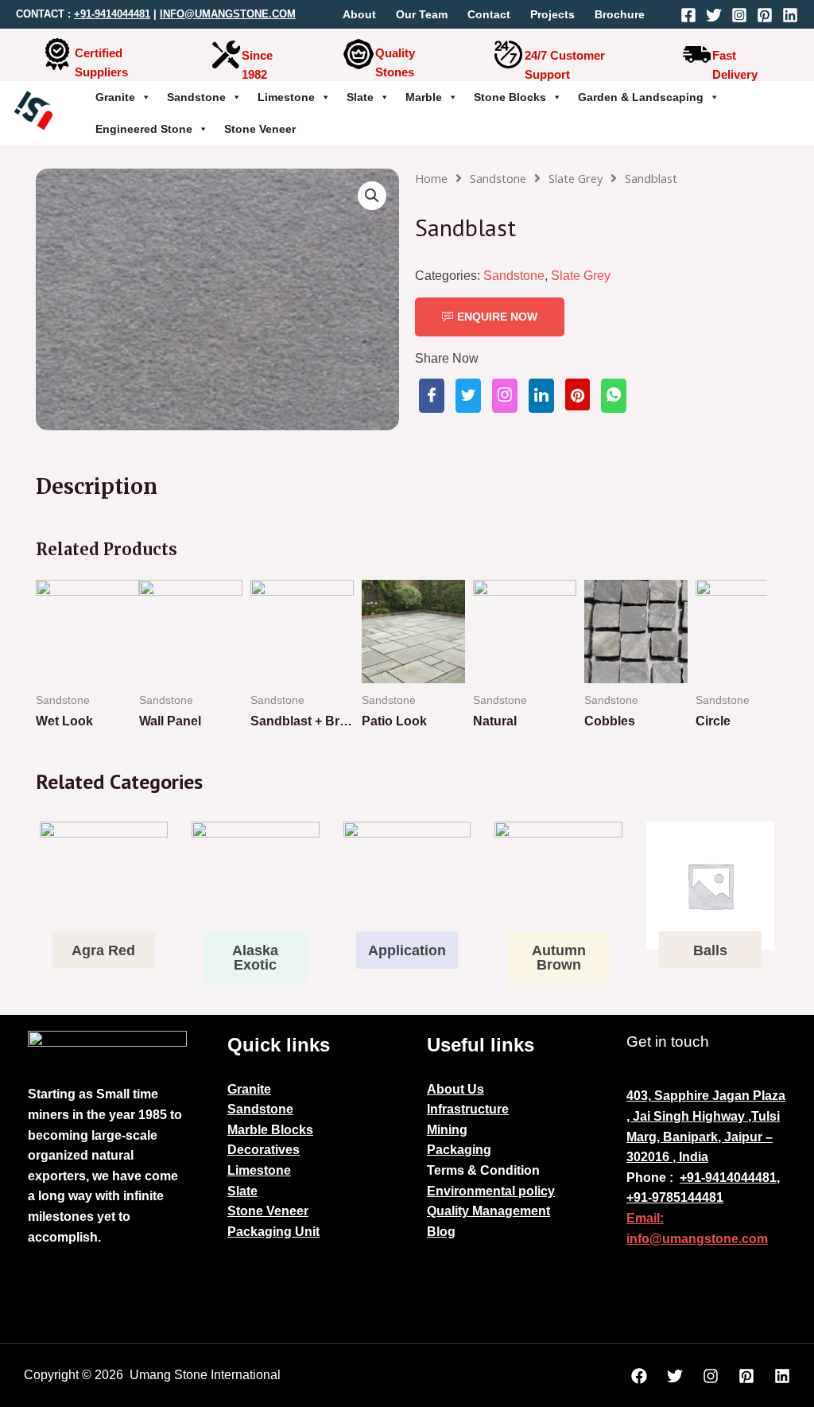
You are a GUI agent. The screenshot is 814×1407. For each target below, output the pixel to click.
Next (746, 666)
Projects (552, 14)
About (359, 14)
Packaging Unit (273, 1231)
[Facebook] (688, 15)
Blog (441, 1231)
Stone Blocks (510, 97)
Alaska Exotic (255, 958)
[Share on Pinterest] (577, 394)
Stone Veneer (260, 128)
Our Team (422, 14)
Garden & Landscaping (641, 97)
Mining (447, 1130)
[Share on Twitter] (468, 395)
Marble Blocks (270, 1130)
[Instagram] (739, 15)
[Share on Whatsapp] (614, 395)
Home (431, 178)
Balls (710, 950)
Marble (423, 97)
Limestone (286, 97)
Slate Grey (575, 178)
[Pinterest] (765, 15)
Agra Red (103, 950)
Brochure (620, 14)
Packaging (459, 1149)
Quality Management (488, 1211)
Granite (115, 97)
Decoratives (263, 1149)
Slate (360, 97)
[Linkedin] (790, 15)
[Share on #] (431, 395)
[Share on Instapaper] (505, 395)
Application (407, 950)
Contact (488, 14)
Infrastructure (468, 1109)
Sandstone (196, 97)
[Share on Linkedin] (541, 395)
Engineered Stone (143, 128)
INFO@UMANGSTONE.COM (228, 14)
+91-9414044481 (112, 14)
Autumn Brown (559, 958)
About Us (455, 1089)
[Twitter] (714, 15)
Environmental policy (491, 1191)
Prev (56, 666)
